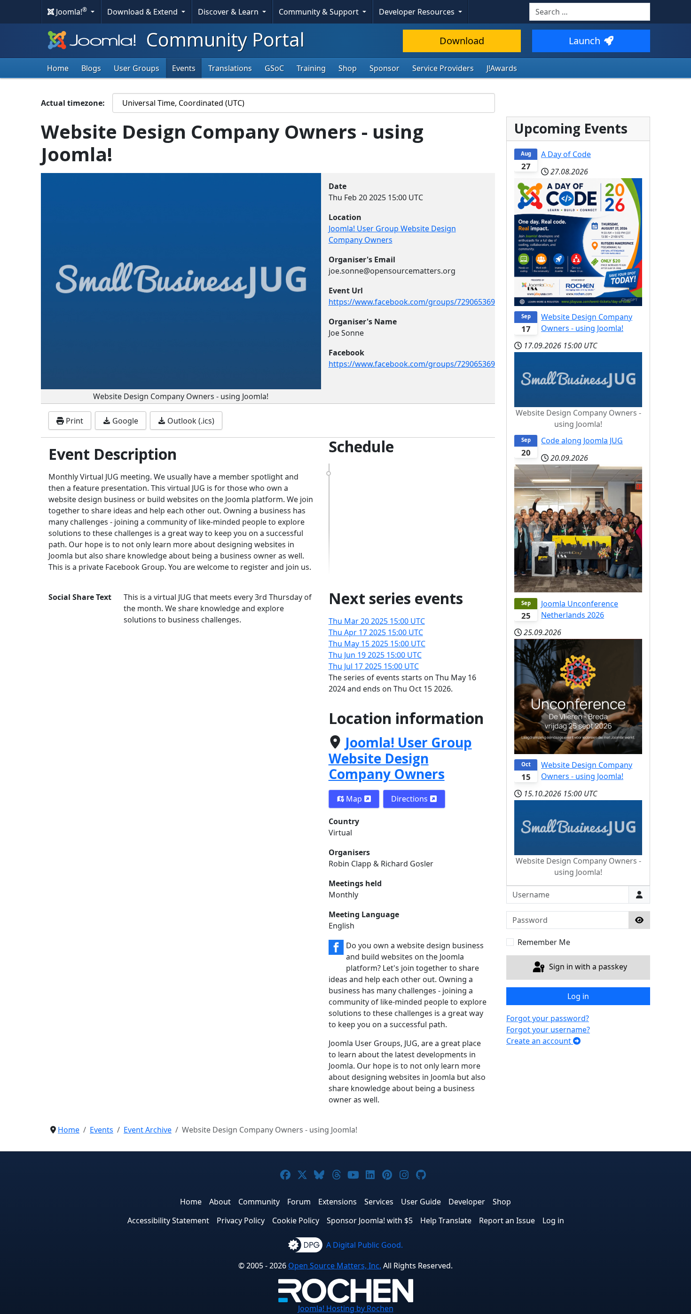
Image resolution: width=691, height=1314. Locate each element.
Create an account (539, 1041)
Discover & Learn (229, 12)
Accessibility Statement (168, 1220)
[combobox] (589, 12)
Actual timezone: (73, 103)
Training (311, 68)
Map (354, 799)
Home (58, 68)
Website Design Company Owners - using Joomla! (586, 322)
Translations (230, 68)
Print (73, 421)
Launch (584, 40)
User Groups (136, 68)
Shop (347, 68)
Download (462, 40)
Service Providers (443, 68)
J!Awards (502, 68)
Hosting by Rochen (345, 1308)
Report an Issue (507, 1220)
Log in (578, 996)
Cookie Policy (295, 1220)
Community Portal (223, 39)
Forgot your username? (548, 1029)
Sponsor (384, 68)
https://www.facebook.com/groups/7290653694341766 (427, 302)
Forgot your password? (547, 1018)
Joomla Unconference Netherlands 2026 (579, 609)
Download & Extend (143, 12)
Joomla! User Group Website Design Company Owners (400, 758)
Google (124, 421)
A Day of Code (566, 154)
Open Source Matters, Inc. (334, 1265)
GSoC (274, 68)
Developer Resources (417, 12)
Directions (410, 799)
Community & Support (320, 12)
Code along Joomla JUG (582, 440)
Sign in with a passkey (587, 966)
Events (184, 68)
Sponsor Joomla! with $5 (370, 1220)
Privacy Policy (241, 1220)
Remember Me (544, 942)
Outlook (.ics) (189, 421)
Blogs (91, 68)
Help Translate (445, 1220)
